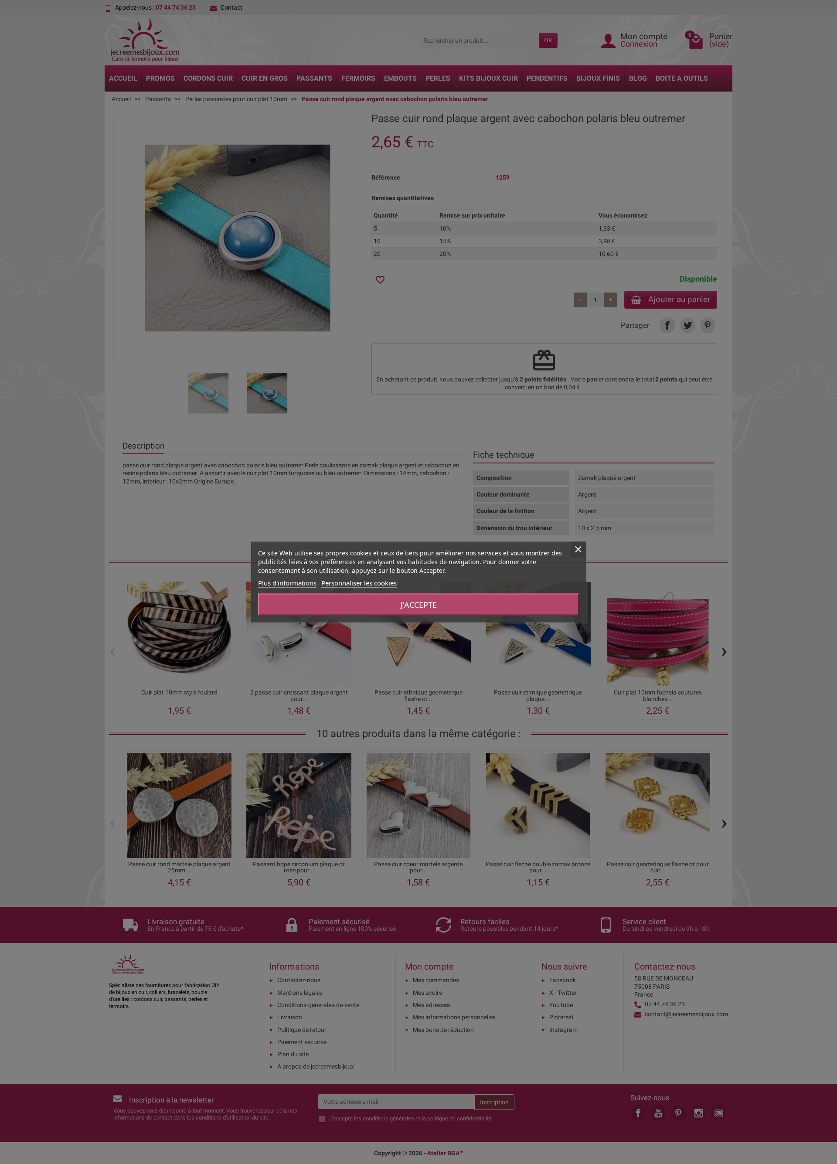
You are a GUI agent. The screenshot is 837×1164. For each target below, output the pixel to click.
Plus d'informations (287, 583)
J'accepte (419, 604)
